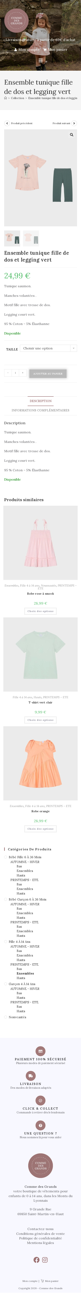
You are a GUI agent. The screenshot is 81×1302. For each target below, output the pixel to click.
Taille (12, 349)
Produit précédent (21, 123)
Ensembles (11, 585)
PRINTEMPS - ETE (55, 697)
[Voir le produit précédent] (7, 123)
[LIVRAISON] (31, 1076)
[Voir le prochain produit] (74, 123)
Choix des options (40, 611)
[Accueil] (5, 98)
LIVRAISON (31, 1084)
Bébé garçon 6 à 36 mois (27, 899)
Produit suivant (61, 123)
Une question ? (40, 1133)
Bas (19, 866)
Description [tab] (41, 401)
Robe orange (40, 811)
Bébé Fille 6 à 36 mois (25, 857)
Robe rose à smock (40, 593)
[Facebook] (36, 1260)
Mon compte (30, 1281)
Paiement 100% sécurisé (40, 1059)
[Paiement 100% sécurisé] (40, 1051)
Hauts (38, 697)
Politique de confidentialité (40, 1238)
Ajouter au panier (48, 373)
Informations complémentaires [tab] (40, 410)
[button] (40, 60)
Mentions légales (40, 1243)
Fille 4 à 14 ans (29, 585)
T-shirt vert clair (41, 702)
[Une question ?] (40, 1125)
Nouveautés (48, 585)
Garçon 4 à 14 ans (22, 984)
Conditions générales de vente (40, 1234)
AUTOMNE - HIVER (24, 862)
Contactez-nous (40, 1229)
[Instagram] (45, 1260)
